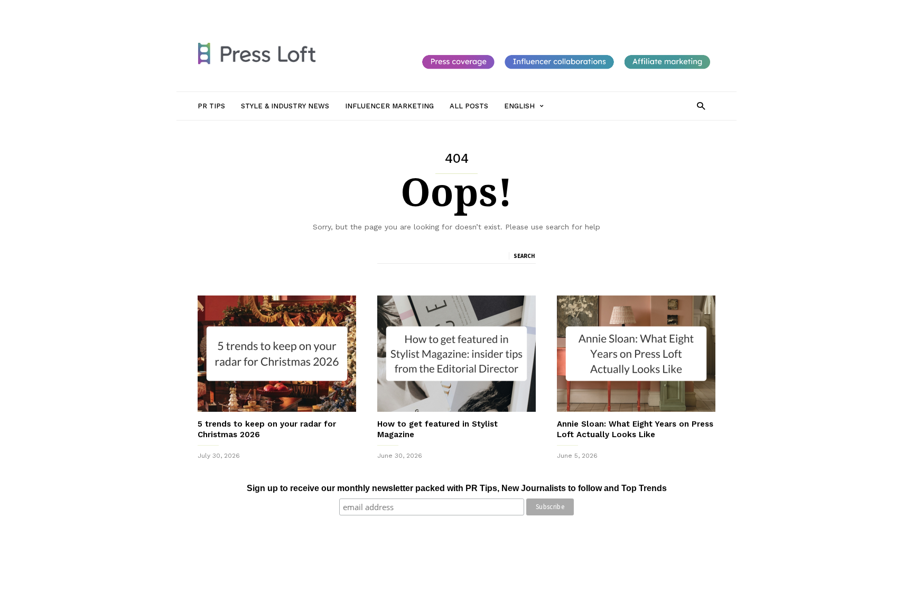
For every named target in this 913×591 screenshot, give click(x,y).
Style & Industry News (317, 9)
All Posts (452, 9)
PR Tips (260, 9)
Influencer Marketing (394, 9)
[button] (700, 105)
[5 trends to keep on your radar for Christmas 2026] (277, 354)
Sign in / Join (218, 9)
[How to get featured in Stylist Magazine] (456, 354)
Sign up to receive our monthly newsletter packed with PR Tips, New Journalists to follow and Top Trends (457, 488)
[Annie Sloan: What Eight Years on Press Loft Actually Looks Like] (636, 354)
